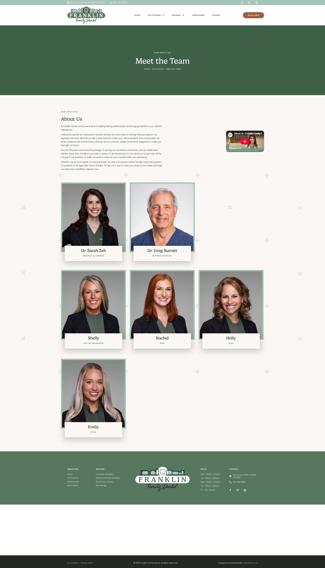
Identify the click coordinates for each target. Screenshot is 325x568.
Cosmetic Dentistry (104, 474)
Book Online (253, 15)
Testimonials (198, 15)
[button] (156, 15)
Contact (216, 15)
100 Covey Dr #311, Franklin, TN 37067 (244, 476)
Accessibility (72, 563)
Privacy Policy (87, 563)
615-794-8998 (239, 482)
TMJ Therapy (101, 485)
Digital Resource (250, 563)
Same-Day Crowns (104, 481)
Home (137, 15)
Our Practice (72, 478)
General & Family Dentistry (108, 478)
